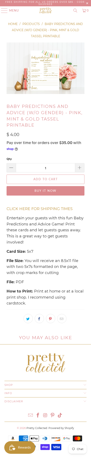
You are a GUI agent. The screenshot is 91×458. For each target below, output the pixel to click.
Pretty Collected (36, 428)
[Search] (75, 10)
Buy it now (45, 190)
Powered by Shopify (61, 428)
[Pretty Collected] (45, 10)
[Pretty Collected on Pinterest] (53, 416)
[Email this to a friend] (61, 318)
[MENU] (2, 10)
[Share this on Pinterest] (50, 318)
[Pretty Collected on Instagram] (45, 416)
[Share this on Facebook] (39, 318)
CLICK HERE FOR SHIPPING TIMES (40, 208)
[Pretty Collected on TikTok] (60, 416)
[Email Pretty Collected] (31, 416)
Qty (9, 158)
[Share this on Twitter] (28, 318)
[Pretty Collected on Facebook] (38, 416)
